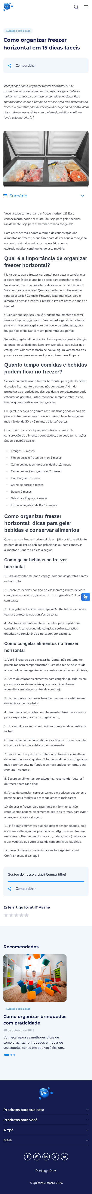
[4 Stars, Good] (21, 915)
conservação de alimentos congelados (29, 435)
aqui (35, 856)
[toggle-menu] (85, 7)
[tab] (6, 1055)
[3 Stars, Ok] (16, 915)
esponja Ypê (28, 325)
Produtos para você (20, 1120)
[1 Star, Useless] (6, 915)
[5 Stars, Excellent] (26, 915)
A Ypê (8, 1130)
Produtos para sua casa (23, 1110)
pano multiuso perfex (59, 331)
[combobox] (46, 1170)
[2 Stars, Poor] (11, 915)
